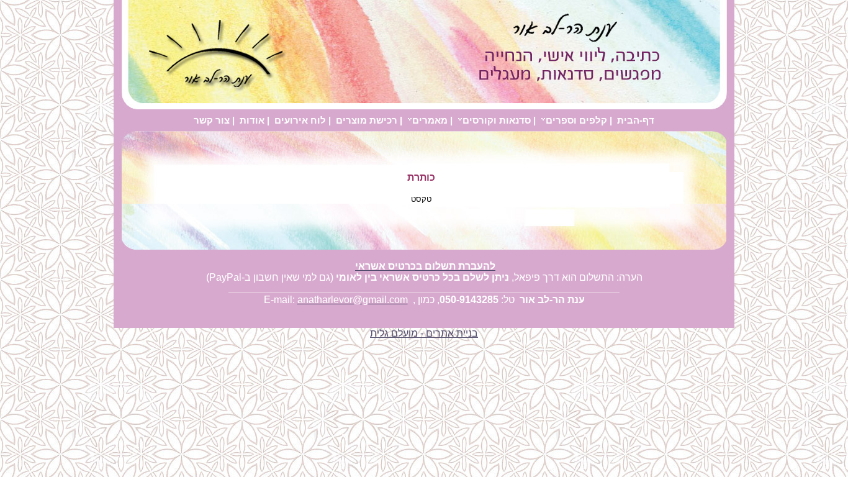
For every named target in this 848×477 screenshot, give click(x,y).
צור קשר (212, 120)
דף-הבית (635, 120)
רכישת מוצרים (366, 120)
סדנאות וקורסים (496, 120)
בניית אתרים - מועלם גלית (424, 333)
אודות (252, 120)
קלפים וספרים (576, 120)
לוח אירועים (300, 120)
